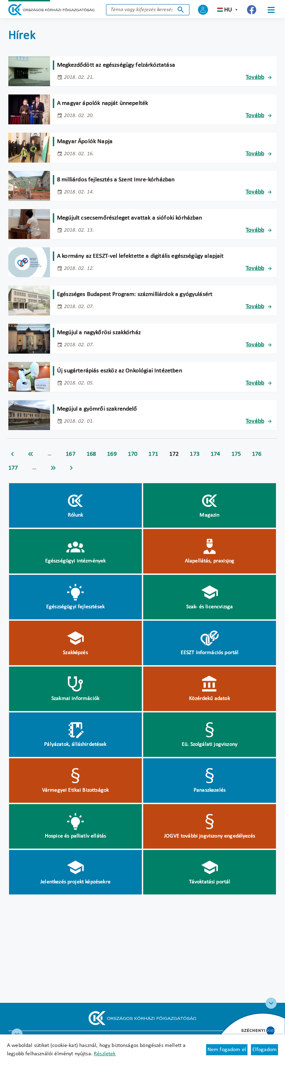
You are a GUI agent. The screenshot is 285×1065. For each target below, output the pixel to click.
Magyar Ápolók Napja (85, 141)
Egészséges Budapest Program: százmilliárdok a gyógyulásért (134, 294)
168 (91, 454)
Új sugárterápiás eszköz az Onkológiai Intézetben (119, 371)
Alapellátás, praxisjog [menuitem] (210, 561)
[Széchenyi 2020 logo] (271, 1003)
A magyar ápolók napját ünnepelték (102, 103)
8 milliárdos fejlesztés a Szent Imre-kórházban (115, 179)
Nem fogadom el (226, 1049)
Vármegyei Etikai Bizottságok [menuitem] (75, 790)
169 (112, 454)
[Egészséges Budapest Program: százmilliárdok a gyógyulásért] (29, 300)
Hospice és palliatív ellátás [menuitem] (75, 836)
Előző (12, 454)
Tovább (255, 77)
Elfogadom (264, 1049)
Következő (71, 468)
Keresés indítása (180, 10)
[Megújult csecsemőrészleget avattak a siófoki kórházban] (29, 224)
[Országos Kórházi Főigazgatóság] (51, 9)
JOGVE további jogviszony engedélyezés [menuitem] (209, 836)
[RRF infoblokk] (17, 1034)
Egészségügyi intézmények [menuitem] (75, 561)
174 (215, 454)
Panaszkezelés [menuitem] (210, 790)
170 (133, 454)
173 (195, 454)
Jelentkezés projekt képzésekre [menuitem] (75, 882)
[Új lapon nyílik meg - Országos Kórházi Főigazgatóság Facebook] (251, 9)
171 (153, 454)
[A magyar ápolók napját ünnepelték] (29, 109)
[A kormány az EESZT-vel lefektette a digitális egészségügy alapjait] (29, 262)
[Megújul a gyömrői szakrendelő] (29, 415)
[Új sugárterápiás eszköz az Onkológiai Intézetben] (29, 377)
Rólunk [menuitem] (75, 515)
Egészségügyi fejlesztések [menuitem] (75, 607)
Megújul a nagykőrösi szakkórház (99, 332)
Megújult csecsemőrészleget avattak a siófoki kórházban (129, 218)
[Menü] (271, 9)
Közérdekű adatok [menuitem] (209, 698)
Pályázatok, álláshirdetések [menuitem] (75, 744)
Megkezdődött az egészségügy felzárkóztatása (116, 65)
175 (236, 454)
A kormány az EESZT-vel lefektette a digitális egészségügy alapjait (140, 256)
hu (228, 10)
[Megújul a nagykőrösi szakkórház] (29, 339)
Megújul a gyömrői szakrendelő (97, 409)
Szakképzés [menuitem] (75, 652)
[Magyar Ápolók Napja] (29, 148)
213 (53, 468)
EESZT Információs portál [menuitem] (210, 652)
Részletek (104, 1054)
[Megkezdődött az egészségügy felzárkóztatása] (29, 71)
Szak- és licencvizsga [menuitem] (209, 607)
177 (13, 468)
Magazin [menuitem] (209, 515)
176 (257, 454)
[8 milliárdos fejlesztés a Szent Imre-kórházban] (29, 186)
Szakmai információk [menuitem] (75, 698)
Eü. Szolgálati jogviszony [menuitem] (209, 744)
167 (70, 454)
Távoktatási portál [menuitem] (209, 882)
